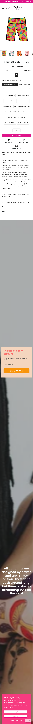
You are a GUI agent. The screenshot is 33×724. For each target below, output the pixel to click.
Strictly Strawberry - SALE (10, 84)
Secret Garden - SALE (23, 101)
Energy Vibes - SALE (24, 90)
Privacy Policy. (8, 707)
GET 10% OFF (16, 370)
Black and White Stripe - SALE (22, 106)
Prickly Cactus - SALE (24, 84)
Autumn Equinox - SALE (10, 90)
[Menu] (3, 7)
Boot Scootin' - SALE (9, 101)
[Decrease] (13, 130)
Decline (15, 716)
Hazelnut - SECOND (10, 123)
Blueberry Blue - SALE (10, 112)
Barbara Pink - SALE (23, 112)
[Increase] (19, 130)
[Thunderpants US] (16, 8)
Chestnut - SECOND (23, 123)
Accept (16, 712)
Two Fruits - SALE (7, 106)
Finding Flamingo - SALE (23, 95)
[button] (6, 8)
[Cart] (9, 7)
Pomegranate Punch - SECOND (16, 117)
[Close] (30, 348)
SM (16, 75)
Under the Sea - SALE (9, 95)
